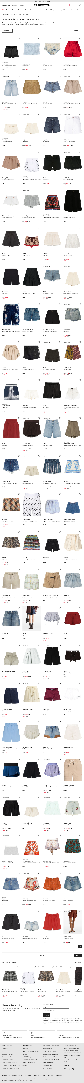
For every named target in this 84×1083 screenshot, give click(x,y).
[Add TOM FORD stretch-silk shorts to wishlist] (60, 684)
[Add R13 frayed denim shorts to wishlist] (80, 873)
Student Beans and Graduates (51, 1057)
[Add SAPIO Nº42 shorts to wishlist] (60, 380)
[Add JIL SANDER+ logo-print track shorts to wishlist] (39, 418)
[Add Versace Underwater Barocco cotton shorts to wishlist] (80, 456)
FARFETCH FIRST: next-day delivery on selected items (71, 1049)
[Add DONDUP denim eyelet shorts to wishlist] (80, 152)
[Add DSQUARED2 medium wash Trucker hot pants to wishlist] (19, 456)
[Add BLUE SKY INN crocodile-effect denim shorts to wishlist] (39, 911)
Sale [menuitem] (3, 9)
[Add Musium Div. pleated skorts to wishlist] (80, 304)
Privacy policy (6, 1075)
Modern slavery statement (29, 1059)
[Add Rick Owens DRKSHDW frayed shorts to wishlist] (19, 646)
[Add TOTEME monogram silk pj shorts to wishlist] (60, 873)
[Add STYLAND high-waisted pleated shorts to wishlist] (80, 38)
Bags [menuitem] (31, 9)
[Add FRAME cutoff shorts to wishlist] (60, 152)
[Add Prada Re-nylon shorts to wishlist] (19, 228)
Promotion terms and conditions (11, 1065)
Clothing (13, 14)
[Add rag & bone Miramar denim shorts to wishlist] (19, 608)
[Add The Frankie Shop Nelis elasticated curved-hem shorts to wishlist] (80, 418)
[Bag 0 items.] (80, 5)
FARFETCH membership (49, 1051)
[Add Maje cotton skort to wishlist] (39, 114)
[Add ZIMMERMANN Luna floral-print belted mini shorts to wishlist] (60, 835)
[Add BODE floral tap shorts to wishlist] (39, 228)
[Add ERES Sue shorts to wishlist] (80, 608)
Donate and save (47, 1065)
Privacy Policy (70, 1020)
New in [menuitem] (8, 9)
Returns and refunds (7, 1057)
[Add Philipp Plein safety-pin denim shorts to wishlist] (80, 114)
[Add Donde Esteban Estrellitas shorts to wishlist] (80, 342)
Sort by (76, 30)
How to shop (7, 1035)
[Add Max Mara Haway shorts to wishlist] (60, 911)
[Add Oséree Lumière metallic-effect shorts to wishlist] (39, 76)
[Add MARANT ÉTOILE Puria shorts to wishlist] (60, 608)
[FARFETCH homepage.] (42, 5)
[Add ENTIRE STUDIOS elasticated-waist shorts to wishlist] (19, 835)
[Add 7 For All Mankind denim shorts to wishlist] (19, 684)
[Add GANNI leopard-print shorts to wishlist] (19, 532)
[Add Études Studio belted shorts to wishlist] (60, 646)
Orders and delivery (7, 1054)
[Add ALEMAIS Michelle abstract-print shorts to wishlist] (39, 873)
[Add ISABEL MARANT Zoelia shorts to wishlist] (39, 722)
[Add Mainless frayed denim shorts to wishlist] (60, 76)
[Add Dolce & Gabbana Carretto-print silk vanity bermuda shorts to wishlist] (60, 190)
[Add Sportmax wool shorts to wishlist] (19, 266)
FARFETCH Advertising (28, 1062)
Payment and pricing (7, 1059)
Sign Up (46, 1015)
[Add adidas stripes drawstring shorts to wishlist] (39, 342)
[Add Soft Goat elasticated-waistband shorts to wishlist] (39, 380)
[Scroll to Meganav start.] (56, 10)
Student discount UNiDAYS (50, 1054)
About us (25, 1048)
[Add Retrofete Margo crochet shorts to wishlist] (19, 114)
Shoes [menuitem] (26, 9)
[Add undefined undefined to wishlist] (17, 967)
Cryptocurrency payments (9, 1062)
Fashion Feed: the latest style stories (71, 1060)
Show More (77, 962)
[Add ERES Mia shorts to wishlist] (19, 418)
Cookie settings (59, 1075)
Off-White (12, 24)
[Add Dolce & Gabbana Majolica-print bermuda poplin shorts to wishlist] (39, 835)
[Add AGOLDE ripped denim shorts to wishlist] (60, 266)
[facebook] (73, 1069)
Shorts (19, 14)
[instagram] (65, 1069)
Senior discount (47, 1068)
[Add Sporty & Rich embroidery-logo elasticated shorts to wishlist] (80, 684)
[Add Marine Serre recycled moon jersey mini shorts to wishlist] (39, 494)
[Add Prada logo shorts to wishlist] (39, 608)
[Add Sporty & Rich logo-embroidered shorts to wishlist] (19, 152)
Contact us (5, 1048)
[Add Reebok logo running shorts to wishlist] (19, 759)
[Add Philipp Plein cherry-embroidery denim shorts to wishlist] (80, 797)
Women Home (5, 14)
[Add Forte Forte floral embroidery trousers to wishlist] (60, 797)
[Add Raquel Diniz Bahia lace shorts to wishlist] (80, 228)
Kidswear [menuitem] (22, 5)
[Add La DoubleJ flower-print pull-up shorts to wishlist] (80, 835)
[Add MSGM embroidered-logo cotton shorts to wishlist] (19, 342)
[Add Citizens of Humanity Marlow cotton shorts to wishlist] (19, 190)
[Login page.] (73, 5)
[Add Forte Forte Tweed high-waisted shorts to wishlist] (39, 646)
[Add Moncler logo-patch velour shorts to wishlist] (39, 759)
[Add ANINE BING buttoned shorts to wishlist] (60, 532)
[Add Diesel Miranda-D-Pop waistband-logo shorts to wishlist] (80, 646)
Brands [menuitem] (14, 9)
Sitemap (24, 1065)
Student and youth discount (51, 1059)
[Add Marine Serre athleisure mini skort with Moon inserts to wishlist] (39, 152)
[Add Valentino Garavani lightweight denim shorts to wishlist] (80, 494)
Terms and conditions (17, 1075)
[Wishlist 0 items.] (76, 5)
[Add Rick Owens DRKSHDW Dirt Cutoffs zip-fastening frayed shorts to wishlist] (80, 380)
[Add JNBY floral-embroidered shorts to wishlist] (60, 342)
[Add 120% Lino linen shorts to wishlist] (60, 228)
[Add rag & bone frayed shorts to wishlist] (60, 114)
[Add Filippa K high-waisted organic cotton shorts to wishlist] (80, 76)
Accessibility (28, 1075)
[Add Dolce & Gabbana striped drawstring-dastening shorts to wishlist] (60, 494)
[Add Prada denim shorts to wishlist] (19, 873)
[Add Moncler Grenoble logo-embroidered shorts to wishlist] (80, 759)
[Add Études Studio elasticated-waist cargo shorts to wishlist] (80, 266)
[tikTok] (69, 1069)
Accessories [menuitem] (38, 9)
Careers (24, 1054)
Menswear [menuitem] (15, 5)
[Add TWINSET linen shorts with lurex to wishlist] (39, 456)
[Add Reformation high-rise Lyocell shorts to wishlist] (80, 190)
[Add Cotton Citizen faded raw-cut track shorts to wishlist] (19, 570)
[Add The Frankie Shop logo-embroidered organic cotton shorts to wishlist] (19, 722)
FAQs (32, 1035)
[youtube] (77, 1069)
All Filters (6, 30)
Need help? (61, 1035)
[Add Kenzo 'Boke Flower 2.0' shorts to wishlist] (19, 911)
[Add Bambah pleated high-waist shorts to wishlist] (39, 266)
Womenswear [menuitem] (6, 5)
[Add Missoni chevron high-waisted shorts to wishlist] (39, 532)
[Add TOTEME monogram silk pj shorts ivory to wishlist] (80, 532)
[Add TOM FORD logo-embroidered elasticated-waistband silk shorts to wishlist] (19, 38)
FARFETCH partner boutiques (30, 1051)
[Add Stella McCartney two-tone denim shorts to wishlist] (80, 722)
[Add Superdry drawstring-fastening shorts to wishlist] (39, 190)
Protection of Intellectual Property (43, 1075)
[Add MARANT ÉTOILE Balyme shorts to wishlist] (39, 797)
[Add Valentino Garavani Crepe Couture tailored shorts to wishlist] (60, 304)
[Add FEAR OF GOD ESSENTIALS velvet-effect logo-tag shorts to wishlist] (60, 570)
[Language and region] (69, 5)
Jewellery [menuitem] (45, 9)
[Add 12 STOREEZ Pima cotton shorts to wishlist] (80, 911)
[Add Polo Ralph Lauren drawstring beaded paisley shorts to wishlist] (39, 684)
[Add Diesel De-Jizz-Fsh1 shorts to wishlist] (60, 38)
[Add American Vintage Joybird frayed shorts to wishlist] (39, 304)
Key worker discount (48, 1062)
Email (44, 1007)
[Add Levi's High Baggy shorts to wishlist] (60, 418)
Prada (34, 24)
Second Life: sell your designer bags (71, 1056)
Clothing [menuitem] (20, 9)
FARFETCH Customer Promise (10, 1068)
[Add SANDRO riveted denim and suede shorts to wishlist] (60, 722)
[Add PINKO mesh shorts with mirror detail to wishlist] (60, 759)
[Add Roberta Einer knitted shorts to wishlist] (39, 38)
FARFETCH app (26, 1057)
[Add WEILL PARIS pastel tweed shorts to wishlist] (39, 570)
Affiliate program (47, 1048)
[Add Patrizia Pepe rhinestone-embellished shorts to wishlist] (60, 456)
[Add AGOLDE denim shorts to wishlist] (80, 570)
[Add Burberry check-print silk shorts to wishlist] (19, 494)
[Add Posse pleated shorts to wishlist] (19, 797)
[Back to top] (80, 946)
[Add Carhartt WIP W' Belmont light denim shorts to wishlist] (19, 76)
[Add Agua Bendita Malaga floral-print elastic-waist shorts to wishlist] (19, 304)
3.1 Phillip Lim (42, 24)
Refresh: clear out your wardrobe (72, 1052)
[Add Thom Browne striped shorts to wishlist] (19, 380)
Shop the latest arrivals (44, 1)
